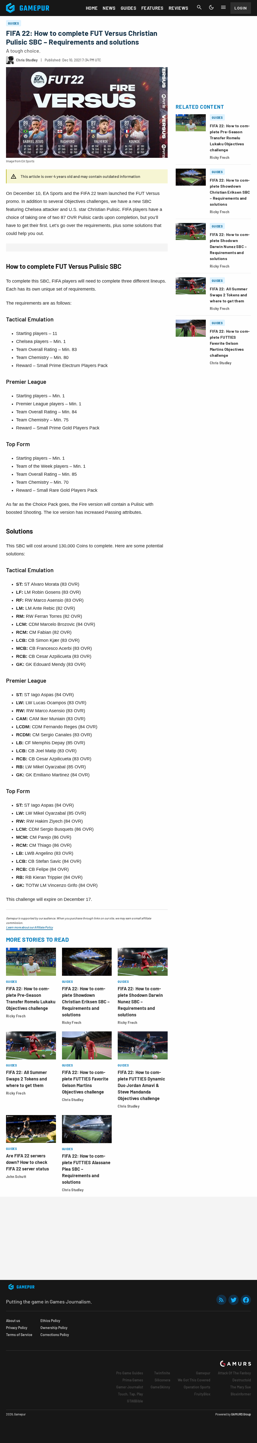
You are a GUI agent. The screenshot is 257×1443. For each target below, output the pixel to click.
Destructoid (241, 1380)
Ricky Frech (16, 1016)
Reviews (178, 8)
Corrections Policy (54, 1335)
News (109, 8)
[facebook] (246, 1300)
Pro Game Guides (129, 1373)
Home (92, 8)
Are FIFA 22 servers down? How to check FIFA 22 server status (27, 1162)
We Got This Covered (194, 1380)
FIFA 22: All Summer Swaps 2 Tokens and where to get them (26, 1078)
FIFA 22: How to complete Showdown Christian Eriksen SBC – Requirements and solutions (86, 1001)
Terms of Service (19, 1335)
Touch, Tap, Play (130, 1394)
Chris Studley (73, 1100)
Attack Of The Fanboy (234, 1373)
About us (13, 1320)
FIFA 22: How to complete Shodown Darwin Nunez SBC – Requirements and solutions (140, 1001)
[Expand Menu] (223, 7)
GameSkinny (160, 1387)
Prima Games (132, 1380)
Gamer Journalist (129, 1387)
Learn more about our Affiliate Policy (29, 927)
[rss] (221, 1300)
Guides (128, 8)
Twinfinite (162, 1373)
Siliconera (162, 1380)
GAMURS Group (241, 1414)
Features (152, 8)
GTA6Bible (135, 1401)
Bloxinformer (241, 1394)
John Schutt (16, 1176)
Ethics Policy (50, 1320)
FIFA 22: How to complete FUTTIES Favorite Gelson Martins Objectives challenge (230, 343)
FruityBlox (202, 1394)
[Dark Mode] (211, 7)
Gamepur (203, 1373)
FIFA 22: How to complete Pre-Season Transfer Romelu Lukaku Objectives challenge (230, 137)
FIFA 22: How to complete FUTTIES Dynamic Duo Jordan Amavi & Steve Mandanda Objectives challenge (141, 1085)
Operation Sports (197, 1387)
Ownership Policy (54, 1328)
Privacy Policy (16, 1328)
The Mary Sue (240, 1387)
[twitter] (233, 1300)
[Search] (199, 7)
